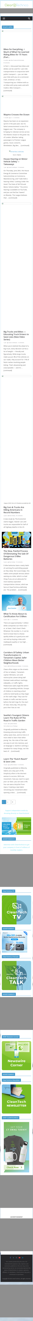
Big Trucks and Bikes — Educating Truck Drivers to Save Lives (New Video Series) (16, 335)
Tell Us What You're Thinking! (10, 726)
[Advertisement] (16, 870)
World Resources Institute (15, 666)
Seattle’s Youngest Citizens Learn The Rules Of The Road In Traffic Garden (16, 718)
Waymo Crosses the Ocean (16, 114)
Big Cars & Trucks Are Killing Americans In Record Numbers (14, 510)
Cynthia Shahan (13, 723)
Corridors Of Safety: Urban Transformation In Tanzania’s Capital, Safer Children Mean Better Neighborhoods (16, 657)
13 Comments (19, 562)
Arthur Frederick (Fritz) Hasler (17, 60)
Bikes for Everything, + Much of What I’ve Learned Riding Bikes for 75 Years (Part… (16, 53)
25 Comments (19, 515)
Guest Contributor (13, 167)
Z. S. (12, 117)
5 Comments (21, 167)
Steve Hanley (12, 515)
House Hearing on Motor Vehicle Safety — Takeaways (16, 161)
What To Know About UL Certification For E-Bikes (15, 615)
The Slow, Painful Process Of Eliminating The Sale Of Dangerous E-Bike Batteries (16, 555)
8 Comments (7, 63)
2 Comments (16, 117)
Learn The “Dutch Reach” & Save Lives (16, 760)
